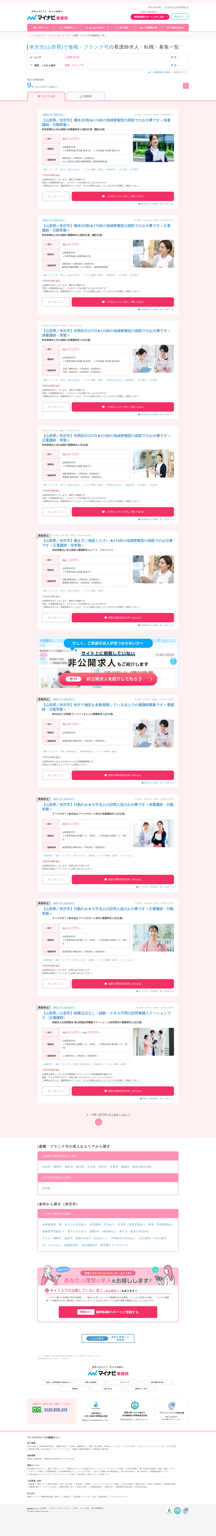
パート (153, 1446)
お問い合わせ (108, 1389)
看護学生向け (61, 1446)
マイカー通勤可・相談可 (57, 1238)
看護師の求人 (34, 1487)
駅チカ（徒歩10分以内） (135, 1231)
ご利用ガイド (69, 27)
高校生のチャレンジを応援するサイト (82, 1469)
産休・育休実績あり (160, 1224)
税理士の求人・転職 (143, 1484)
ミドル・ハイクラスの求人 (125, 1446)
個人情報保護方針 (97, 1508)
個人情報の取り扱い (157, 1382)
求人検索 (123, 27)
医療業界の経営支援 (124, 1487)
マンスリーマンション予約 (63, 1474)
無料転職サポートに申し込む (149, 17)
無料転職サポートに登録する (109, 1312)
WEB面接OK (89, 1245)
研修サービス (32, 1497)
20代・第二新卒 (66, 1484)
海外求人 (107, 1446)
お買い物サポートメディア (39, 1474)
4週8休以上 (109, 1231)
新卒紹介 (79, 1484)
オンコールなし (52, 1245)
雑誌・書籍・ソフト (166, 1469)
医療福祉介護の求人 (101, 1449)
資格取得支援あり (53, 1231)
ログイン (179, 16)
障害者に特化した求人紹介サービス (43, 1449)
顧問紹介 (158, 1484)
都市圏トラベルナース (114, 1245)
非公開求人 (43, 87)
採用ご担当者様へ (155, 7)
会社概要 (43, 1508)
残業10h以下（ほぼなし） (92, 1238)
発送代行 (67, 1497)
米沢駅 (46, 1188)
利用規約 (75, 1389)
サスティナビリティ (64, 1508)
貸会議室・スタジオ (81, 1497)
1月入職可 (144, 1238)
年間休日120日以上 (123, 1238)
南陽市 (125, 1166)
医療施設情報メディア (159, 1471)
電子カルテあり (77, 1231)
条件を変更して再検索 (110, 1338)
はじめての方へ (96, 27)
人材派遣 (30, 1484)
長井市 (103, 1166)
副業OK (94, 1231)
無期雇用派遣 (96, 1487)
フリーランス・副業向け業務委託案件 (75, 1449)
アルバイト (143, 1446)
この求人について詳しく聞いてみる (125, 196)
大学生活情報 (131, 1469)
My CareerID (142, 1471)
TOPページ (42, 27)
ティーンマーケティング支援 (111, 1469)
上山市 (91, 1166)
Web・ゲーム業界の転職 (47, 1484)
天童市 (114, 1166)
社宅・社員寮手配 (100, 1497)
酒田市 (69, 1166)
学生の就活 (31, 1446)
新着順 (88, 96)
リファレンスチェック (118, 1497)
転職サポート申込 (141, 1389)
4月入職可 (160, 1238)
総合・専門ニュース (56, 1469)
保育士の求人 (82, 1487)
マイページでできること (178, 7)
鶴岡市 (57, 1166)
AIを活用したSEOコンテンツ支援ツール (93, 1474)
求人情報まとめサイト (36, 1469)
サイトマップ (124, 1382)
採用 (75, 1508)
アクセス (52, 1508)
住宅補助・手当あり (102, 1224)
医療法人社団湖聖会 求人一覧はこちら (158, 1099)
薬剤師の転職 (170, 1484)
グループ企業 (84, 1508)
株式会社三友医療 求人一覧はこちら (159, 783)
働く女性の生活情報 (147, 1469)
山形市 (46, 1166)
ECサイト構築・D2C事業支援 (106, 1471)
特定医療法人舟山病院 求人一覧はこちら (157, 204)
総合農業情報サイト (68, 1471)
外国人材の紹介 (141, 1487)
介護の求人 (108, 1487)
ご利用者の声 (150, 27)
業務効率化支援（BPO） (50, 1497)
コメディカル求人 (49, 1487)
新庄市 (80, 1166)
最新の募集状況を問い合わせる (124, 617)
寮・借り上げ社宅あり (73, 1224)
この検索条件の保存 (160, 72)
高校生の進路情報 (34, 1459)
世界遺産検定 (51, 1471)
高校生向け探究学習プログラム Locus (59, 1459)
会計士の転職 (127, 1484)
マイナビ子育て (85, 1471)
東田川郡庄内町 (142, 1166)
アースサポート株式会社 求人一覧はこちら (156, 887)
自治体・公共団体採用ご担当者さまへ (58, 1382)
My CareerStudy (127, 1471)
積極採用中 (71, 1245)
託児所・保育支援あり (131, 1224)
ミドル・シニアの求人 (168, 1446)
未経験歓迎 (49, 1224)
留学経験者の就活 (46, 1446)
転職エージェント (93, 1484)
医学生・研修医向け (78, 1446)
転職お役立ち (177, 27)
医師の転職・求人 (67, 1487)
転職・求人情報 (95, 1446)
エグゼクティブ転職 (111, 1484)
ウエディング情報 (36, 1471)
